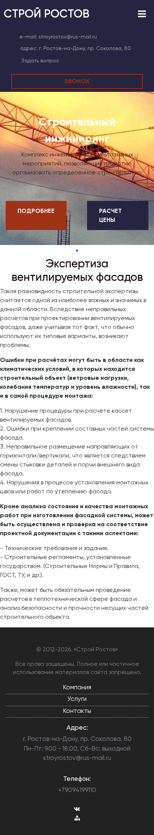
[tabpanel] (77, 168)
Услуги (77, 698)
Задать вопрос (40, 60)
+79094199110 (77, 790)
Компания (77, 687)
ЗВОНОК (77, 81)
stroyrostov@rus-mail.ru (67, 37)
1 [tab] (77, 250)
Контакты (77, 710)
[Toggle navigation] (141, 14)
